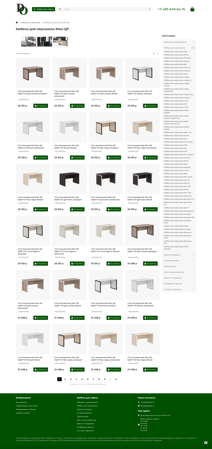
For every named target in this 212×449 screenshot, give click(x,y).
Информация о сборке (26, 409)
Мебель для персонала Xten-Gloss (178, 177)
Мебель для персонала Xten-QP (177, 186)
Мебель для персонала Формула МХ (177, 242)
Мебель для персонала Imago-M (177, 80)
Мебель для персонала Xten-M (177, 180)
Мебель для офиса (87, 397)
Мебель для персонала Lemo (176, 101)
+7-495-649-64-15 (171, 9)
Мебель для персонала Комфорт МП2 (177, 221)
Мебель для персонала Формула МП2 (177, 237)
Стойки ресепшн (171, 261)
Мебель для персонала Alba (175, 52)
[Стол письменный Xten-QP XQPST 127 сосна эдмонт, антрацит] (33, 231)
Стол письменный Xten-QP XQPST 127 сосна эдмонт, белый (105, 250)
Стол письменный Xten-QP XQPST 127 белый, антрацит (139, 92)
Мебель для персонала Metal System (176, 111)
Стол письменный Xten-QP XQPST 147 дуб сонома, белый (67, 304)
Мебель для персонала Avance (177, 61)
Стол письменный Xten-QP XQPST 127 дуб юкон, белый (139, 198)
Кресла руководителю (174, 272)
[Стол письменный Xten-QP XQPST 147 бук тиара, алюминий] (106, 339)
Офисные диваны (172, 255)
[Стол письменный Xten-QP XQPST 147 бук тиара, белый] (142, 339)
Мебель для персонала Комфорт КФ (179, 217)
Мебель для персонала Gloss (176, 74)
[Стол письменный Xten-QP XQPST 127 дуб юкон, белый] (142, 179)
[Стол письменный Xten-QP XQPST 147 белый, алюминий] (142, 285)
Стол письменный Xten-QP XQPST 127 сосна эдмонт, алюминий (66, 251)
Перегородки (170, 266)
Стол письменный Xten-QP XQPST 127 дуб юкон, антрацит (68, 198)
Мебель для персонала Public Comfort (176, 248)
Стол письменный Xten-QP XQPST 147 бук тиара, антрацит (68, 358)
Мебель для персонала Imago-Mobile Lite (177, 90)
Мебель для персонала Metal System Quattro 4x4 (176, 117)
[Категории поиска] (60, 9)
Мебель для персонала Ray (175, 148)
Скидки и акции (23, 413)
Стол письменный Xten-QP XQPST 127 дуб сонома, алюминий (66, 93)
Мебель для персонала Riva (175, 151)
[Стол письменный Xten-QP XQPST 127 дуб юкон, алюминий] (106, 179)
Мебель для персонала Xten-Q (176, 183)
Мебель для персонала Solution (177, 158)
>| (116, 379)
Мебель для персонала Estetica (177, 71)
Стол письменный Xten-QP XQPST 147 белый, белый (30, 358)
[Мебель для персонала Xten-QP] (29, 41)
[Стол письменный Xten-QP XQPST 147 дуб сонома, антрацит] (142, 231)
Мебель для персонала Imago (176, 77)
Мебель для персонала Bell (175, 64)
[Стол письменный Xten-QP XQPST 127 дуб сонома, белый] (106, 73)
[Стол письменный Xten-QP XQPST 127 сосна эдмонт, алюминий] (69, 231)
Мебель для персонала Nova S (176, 135)
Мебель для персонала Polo (175, 145)
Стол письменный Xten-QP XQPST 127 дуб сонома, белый (104, 92)
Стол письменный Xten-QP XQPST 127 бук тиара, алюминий (141, 146)
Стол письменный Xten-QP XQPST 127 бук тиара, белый (30, 198)
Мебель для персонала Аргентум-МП (178, 203)
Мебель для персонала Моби (176, 226)
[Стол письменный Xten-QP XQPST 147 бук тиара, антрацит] (69, 339)
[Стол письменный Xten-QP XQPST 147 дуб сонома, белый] (69, 285)
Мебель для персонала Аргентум (178, 196)
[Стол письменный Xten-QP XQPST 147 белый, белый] (33, 339)
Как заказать (21, 402)
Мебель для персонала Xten (175, 174)
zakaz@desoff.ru (147, 406)
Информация (23, 397)
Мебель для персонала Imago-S (177, 98)
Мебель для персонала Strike (176, 161)
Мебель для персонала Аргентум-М (179, 199)
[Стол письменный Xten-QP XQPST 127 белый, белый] (69, 127)
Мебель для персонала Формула (177, 232)
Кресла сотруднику (173, 278)
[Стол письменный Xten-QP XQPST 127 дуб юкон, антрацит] (69, 179)
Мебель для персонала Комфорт (177, 214)
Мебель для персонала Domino (177, 67)
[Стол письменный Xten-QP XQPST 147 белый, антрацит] (106, 285)
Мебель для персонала (30, 23)
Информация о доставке (26, 406)
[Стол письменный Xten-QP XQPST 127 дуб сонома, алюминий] (69, 73)
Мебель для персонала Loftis (176, 107)
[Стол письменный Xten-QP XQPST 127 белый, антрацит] (142, 73)
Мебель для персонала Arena (176, 55)
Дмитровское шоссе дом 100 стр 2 (155, 415)
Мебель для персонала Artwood (177, 58)
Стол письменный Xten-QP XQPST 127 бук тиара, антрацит (105, 146)
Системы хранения (173, 289)
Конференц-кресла (173, 284)
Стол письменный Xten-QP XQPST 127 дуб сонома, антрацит (32, 92)
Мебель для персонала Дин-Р (176, 208)
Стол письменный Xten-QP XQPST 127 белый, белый (66, 146)
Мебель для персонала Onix (175, 139)
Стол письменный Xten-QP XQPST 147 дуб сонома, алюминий (30, 305)
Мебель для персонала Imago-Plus (178, 94)
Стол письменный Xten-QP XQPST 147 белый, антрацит (103, 304)
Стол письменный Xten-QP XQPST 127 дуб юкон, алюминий (105, 198)
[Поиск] (149, 9)
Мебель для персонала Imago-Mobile (177, 84)
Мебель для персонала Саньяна (177, 229)
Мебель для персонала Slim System (179, 154)
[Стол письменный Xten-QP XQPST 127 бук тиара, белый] (33, 179)
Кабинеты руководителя (175, 42)
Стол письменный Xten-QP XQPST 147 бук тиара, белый (139, 358)
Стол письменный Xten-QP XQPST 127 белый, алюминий (31, 146)
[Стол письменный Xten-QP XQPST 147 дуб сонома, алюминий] (33, 285)
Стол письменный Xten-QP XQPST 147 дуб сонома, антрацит (142, 250)
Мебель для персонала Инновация (178, 211)
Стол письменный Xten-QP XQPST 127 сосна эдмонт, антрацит (30, 251)
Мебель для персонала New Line (177, 132)
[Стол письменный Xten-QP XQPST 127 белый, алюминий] (33, 127)
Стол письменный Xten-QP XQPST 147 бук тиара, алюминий (105, 358)
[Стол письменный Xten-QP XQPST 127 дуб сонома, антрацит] (33, 73)
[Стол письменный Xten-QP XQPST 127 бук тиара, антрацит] (106, 127)
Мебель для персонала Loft (175, 104)
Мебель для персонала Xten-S (176, 189)
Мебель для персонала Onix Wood (178, 142)
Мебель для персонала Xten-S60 (177, 193)
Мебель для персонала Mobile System (176, 128)
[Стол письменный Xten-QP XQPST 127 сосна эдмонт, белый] (106, 231)
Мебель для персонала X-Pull (176, 170)
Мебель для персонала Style (176, 164)
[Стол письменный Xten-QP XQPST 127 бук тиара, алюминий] (142, 127)
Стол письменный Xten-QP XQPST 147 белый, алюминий (140, 304)
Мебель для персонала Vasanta (177, 167)
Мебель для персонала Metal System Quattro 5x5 (176, 122)
